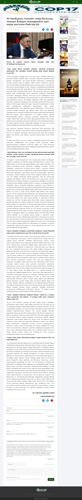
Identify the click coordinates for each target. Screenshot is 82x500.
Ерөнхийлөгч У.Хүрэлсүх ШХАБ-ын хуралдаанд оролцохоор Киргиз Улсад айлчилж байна (69, 153)
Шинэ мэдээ (64, 16)
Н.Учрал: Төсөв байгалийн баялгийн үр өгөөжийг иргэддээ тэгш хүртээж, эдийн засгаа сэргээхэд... (73, 30)
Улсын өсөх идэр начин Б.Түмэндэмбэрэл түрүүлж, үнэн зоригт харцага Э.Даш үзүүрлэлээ (70, 128)
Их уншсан (63, 100)
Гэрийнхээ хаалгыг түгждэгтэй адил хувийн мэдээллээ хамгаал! (72, 38)
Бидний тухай (32, 495)
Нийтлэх (51, 479)
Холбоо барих (49, 495)
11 (75, 12)
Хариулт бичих (50, 416)
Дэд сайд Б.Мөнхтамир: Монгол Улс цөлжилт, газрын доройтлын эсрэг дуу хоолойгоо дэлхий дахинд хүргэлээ (69, 115)
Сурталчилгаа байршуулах (41, 495)
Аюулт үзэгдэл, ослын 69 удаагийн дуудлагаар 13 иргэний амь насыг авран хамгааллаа (69, 160)
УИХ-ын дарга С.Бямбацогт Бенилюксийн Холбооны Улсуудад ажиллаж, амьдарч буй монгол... (73, 64)
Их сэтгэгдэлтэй (72, 100)
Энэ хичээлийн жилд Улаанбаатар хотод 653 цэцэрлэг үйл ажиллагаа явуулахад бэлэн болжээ (73, 56)
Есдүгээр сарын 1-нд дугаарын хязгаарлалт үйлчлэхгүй (69, 121)
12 (77, 12)
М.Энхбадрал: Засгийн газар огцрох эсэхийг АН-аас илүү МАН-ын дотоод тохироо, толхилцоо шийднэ (70, 146)
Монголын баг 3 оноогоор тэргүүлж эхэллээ (72, 20)
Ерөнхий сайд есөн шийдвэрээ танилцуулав (72, 46)
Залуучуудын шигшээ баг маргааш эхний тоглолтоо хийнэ (69, 134)
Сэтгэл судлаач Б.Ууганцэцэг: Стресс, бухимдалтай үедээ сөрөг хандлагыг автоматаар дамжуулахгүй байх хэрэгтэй (69, 107)
